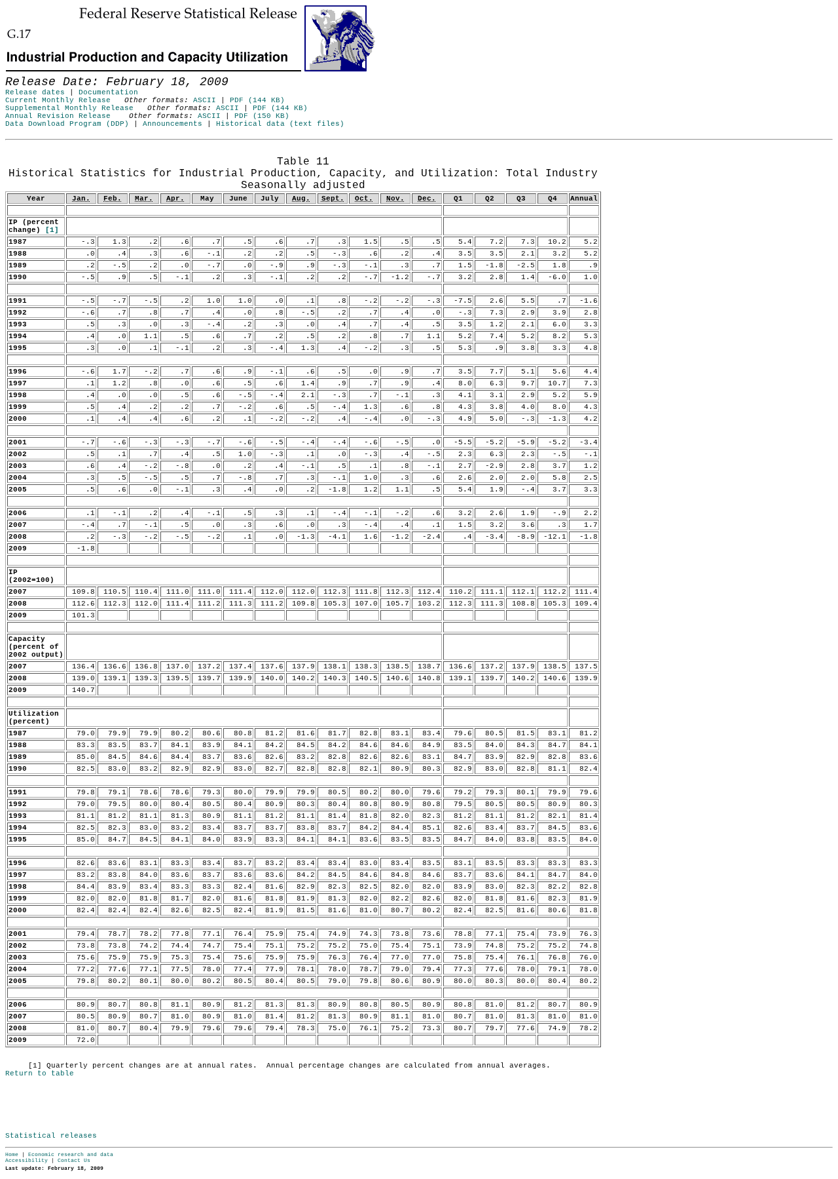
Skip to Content (20, 73)
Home (11, 1154)
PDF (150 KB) (261, 116)
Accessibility (26, 1160)
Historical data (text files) (280, 124)
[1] (52, 230)
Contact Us (74, 1160)
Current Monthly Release (58, 100)
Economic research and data (70, 1154)
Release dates (35, 92)
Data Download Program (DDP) (67, 124)
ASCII (204, 100)
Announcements (172, 124)
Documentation (108, 92)
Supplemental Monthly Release (69, 108)
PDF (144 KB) (257, 100)
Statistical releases (51, 1136)
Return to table (39, 1073)
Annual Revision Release (58, 116)
